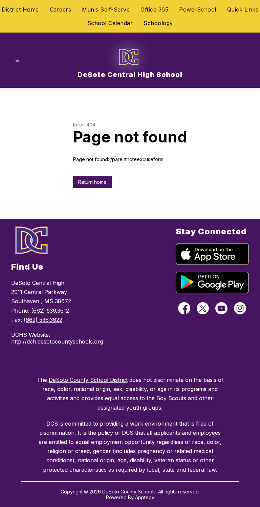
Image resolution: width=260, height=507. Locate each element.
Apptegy (144, 497)
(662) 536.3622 (43, 319)
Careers (60, 9)
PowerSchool (197, 9)
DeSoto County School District (88, 379)
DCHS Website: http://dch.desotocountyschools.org (49, 338)
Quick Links (243, 9)
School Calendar (110, 23)
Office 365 (154, 9)
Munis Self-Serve (106, 9)
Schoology (158, 23)
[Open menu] (17, 60)
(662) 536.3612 (50, 310)
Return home (92, 182)
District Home (20, 9)
